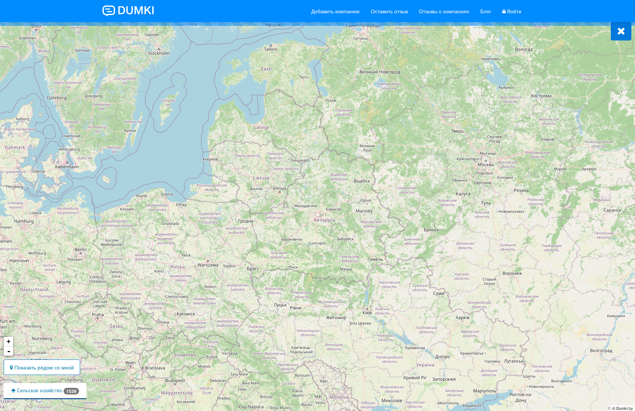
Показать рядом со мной (43, 367)
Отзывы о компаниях (444, 11)
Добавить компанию (335, 11)
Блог (485, 11)
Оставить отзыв (389, 11)
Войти (513, 11)
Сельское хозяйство (45, 390)
